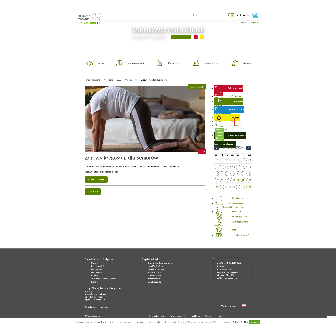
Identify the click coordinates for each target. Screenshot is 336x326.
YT (121, 307)
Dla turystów (174, 63)
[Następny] (248, 148)
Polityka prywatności (178, 316)
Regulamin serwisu (156, 316)
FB (117, 307)
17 (217, 180)
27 (217, 160)
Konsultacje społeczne (241, 217)
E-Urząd (235, 117)
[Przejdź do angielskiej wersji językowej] (248, 15)
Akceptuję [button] (254, 322)
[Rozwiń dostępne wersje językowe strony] (250, 305)
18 (222, 180)
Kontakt (247, 63)
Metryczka (93, 191)
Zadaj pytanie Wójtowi (228, 103)
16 (249, 173)
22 (243, 180)
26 (227, 187)
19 (227, 180)
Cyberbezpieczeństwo (213, 316)
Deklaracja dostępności (249, 22)
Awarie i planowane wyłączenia (231, 224)
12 (227, 173)
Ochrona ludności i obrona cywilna (228, 127)
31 (238, 160)
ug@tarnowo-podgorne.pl (95, 300)
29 (227, 160)
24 (217, 187)
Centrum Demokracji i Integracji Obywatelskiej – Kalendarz (229, 205)
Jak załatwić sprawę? (240, 235)
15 (243, 173)
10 (217, 173)
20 (233, 180)
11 (222, 173)
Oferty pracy (237, 211)
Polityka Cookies (240, 322)
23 (249, 180)
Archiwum (195, 316)
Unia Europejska (234, 96)
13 (233, 173)
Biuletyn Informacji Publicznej (228, 90)
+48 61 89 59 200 (95, 297)
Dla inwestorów (211, 63)
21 (238, 180)
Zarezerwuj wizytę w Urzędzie (229, 111)
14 (238, 173)
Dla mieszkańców (136, 63)
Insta (126, 307)
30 (233, 160)
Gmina (101, 63)
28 (222, 160)
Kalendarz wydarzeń (240, 198)
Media (234, 230)
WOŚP (230, 121)
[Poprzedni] (216, 148)
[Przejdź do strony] (229, 15)
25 (222, 187)
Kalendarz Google (96, 179)
